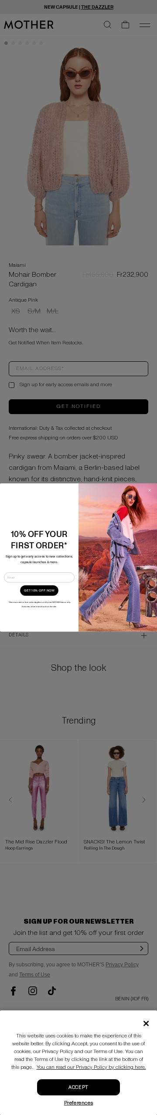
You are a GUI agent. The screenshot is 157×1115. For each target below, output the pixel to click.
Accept (78, 1087)
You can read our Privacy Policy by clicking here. (91, 1067)
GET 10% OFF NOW (39, 590)
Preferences (78, 1103)
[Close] (146, 1023)
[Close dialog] (149, 490)
